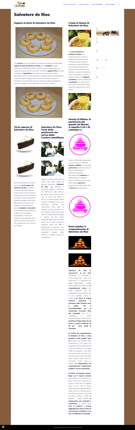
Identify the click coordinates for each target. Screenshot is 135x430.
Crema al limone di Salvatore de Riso (79, 24)
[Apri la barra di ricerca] (119, 4)
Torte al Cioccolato (69, 4)
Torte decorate (110, 4)
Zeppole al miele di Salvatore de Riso (34, 23)
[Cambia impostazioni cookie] (3, 426)
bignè (79, 321)
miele (87, 409)
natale (76, 306)
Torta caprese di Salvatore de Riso (24, 128)
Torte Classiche (84, 4)
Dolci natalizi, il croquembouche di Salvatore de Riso (79, 229)
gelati (62, 214)
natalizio (79, 348)
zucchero (79, 406)
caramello (76, 313)
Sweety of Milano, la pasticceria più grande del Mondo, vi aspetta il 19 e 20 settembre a (80, 124)
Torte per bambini (97, 4)
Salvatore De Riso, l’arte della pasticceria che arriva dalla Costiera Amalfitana (52, 132)
